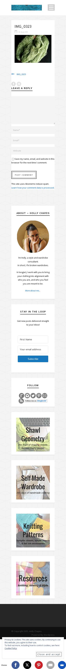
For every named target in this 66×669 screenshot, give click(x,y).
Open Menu (51, 7)
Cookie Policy (11, 648)
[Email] (50, 665)
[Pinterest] (39, 665)
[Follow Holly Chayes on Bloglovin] (35, 400)
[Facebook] (16, 665)
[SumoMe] (62, 665)
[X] (27, 665)
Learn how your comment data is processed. (32, 187)
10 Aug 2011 (23, 32)
